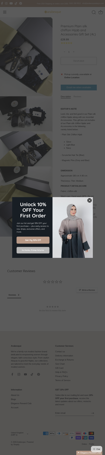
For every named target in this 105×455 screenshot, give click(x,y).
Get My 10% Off (33, 240)
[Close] (89, 200)
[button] (89, 453)
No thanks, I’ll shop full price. (33, 250)
